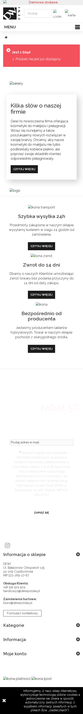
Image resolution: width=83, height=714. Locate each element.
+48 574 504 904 (14, 587)
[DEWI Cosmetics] (10, 13)
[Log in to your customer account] (58, 15)
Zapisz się (41, 512)
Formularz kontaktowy (22, 613)
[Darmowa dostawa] (41, 2)
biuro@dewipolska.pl (17, 603)
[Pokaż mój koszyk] (71, 14)
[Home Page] (5, 37)
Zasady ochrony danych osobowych (41, 502)
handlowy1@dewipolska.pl (21, 591)
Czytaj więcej (24, 169)
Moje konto (15, 653)
